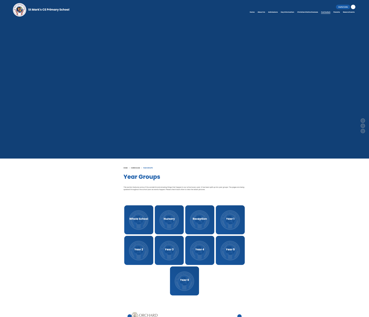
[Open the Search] (353, 7)
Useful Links (343, 7)
